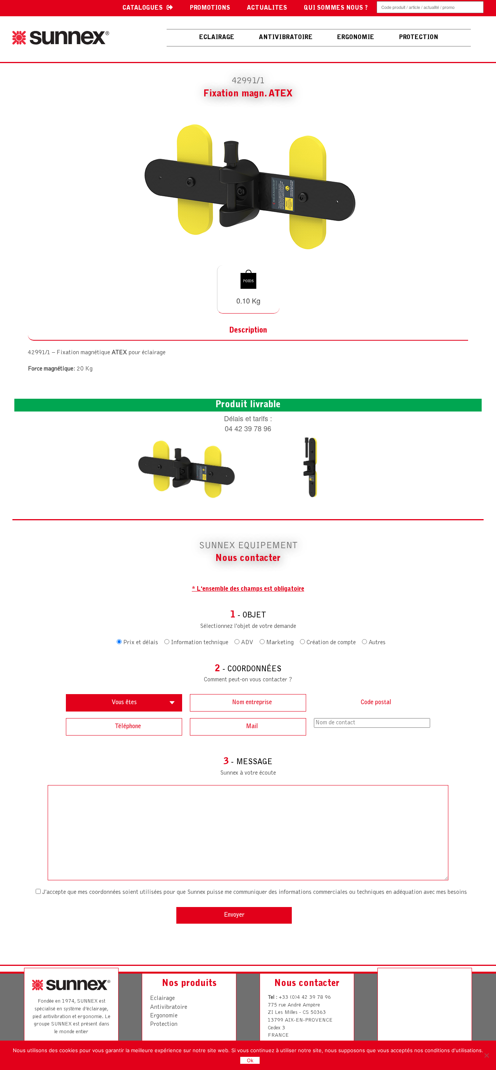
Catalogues (142, 8)
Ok (250, 1060)
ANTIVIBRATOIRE (286, 37)
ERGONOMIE (355, 37)
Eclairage (216, 37)
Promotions (209, 8)
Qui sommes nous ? (336, 8)
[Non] (486, 1055)
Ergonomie (163, 1016)
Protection (163, 1024)
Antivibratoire (168, 1007)
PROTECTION (418, 37)
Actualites (267, 8)
